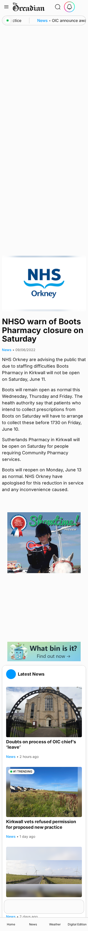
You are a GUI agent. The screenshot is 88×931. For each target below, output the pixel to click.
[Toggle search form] (58, 7)
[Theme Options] (81, 7)
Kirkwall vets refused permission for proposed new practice (41, 824)
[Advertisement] (44, 607)
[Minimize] (81, 903)
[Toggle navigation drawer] (6, 7)
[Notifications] (69, 7)
